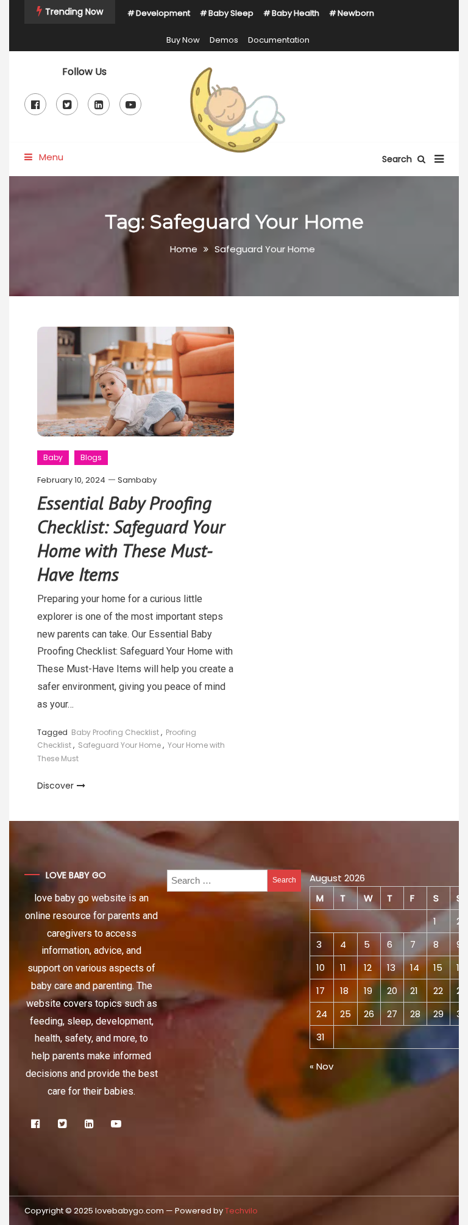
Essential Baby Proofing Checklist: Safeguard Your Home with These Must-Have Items (131, 538)
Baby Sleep (231, 13)
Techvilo (241, 1210)
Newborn (356, 13)
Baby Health (295, 13)
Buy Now (183, 40)
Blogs (91, 457)
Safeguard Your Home (119, 745)
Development (163, 13)
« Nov (321, 1066)
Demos (224, 40)
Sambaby (137, 480)
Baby (53, 457)
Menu (50, 157)
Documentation (279, 40)
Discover (55, 785)
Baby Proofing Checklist (115, 732)
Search (398, 159)
